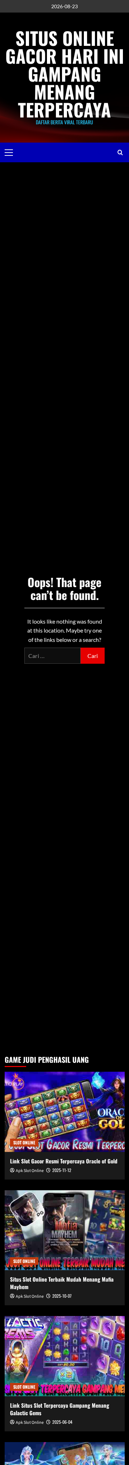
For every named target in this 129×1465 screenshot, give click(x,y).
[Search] (120, 152)
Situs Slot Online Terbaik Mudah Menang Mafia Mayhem (62, 1283)
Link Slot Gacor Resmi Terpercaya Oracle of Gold (64, 1161)
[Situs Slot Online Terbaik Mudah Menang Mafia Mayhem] (65, 1230)
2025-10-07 (62, 1296)
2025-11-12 (61, 1170)
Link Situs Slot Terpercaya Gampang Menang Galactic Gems (59, 1409)
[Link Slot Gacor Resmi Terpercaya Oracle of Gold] (65, 1112)
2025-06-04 (62, 1422)
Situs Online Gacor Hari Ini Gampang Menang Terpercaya (64, 73)
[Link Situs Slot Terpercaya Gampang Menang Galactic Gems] (65, 1356)
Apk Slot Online (30, 1171)
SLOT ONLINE (24, 1142)
